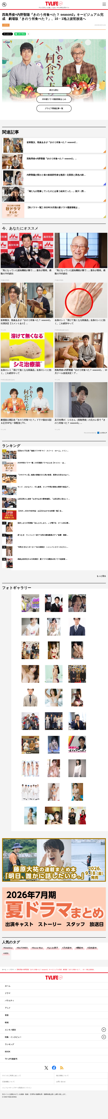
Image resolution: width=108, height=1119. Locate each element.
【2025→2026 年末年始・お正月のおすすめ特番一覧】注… (40, 511)
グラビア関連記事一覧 (54, 108)
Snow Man (38, 948)
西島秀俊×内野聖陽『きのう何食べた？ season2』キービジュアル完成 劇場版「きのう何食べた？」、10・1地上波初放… (56, 969)
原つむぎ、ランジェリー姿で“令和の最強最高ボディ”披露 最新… (43, 535)
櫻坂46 (80, 948)
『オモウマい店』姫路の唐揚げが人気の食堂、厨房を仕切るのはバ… (44, 475)
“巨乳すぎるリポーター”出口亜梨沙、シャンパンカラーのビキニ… (43, 547)
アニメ (7, 1008)
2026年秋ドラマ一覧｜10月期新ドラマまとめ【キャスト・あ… (42, 463)
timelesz (9, 948)
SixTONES (23, 948)
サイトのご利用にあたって (11, 1075)
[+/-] (104, 1030)
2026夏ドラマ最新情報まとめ (54, 99)
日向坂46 (92, 948)
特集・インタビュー (13, 1037)
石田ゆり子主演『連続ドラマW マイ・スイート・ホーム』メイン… (43, 451)
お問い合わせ (61, 1081)
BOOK (7, 1052)
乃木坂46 (67, 948)
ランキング (9, 1044)
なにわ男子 (53, 948)
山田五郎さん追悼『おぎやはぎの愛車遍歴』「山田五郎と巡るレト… (44, 499)
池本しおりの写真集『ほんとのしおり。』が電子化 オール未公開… (44, 523)
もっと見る (101, 576)
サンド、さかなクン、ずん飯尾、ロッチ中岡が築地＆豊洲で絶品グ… (44, 487)
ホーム (4, 969)
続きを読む (54, 90)
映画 (7, 1022)
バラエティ (9, 1000)
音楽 (7, 1015)
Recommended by (90, 433)
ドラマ (11, 969)
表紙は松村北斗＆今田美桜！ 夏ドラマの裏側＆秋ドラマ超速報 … (42, 559)
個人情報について (62, 1075)
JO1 (6, 953)
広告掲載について (8, 1081)
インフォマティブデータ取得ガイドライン (17, 1088)
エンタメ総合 (10, 1030)
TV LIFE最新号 (11, 1059)
